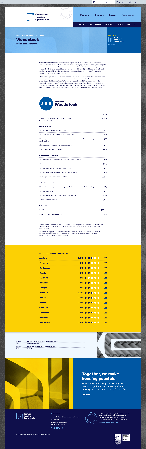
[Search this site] (134, 24)
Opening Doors (122, 2)
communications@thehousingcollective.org (65, 417)
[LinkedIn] (57, 428)
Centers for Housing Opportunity (105, 2)
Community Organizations (34, 346)
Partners (108, 24)
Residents (51, 346)
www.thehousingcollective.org (108, 422)
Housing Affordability (32, 343)
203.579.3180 (55, 420)
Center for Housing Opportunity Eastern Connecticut (42, 341)
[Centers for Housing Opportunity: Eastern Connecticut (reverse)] (117, 41)
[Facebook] (54, 428)
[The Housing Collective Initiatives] (90, 1)
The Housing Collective (10, 2)
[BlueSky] (59, 428)
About (81, 24)
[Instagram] (62, 428)
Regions (84, 14)
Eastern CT (29, 348)
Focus (112, 14)
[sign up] (73, 383)
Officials (45, 346)
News (90, 24)
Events (98, 24)
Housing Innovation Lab (137, 2)
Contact (119, 24)
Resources (128, 14)
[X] (52, 428)
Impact (99, 14)
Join (128, 24)
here (100, 87)
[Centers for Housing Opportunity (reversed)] (26, 416)
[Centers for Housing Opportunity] (39, 17)
